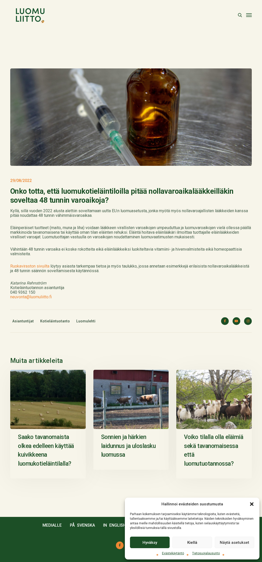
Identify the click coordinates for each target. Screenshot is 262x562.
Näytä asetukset (234, 542)
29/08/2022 (21, 180)
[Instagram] (248, 321)
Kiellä (192, 542)
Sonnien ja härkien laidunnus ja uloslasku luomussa (128, 446)
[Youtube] (236, 321)
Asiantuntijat (23, 321)
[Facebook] (225, 321)
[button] (251, 504)
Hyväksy (150, 542)
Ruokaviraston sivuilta (29, 266)
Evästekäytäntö (173, 553)
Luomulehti (85, 321)
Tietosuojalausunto (206, 553)
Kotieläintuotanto (55, 321)
